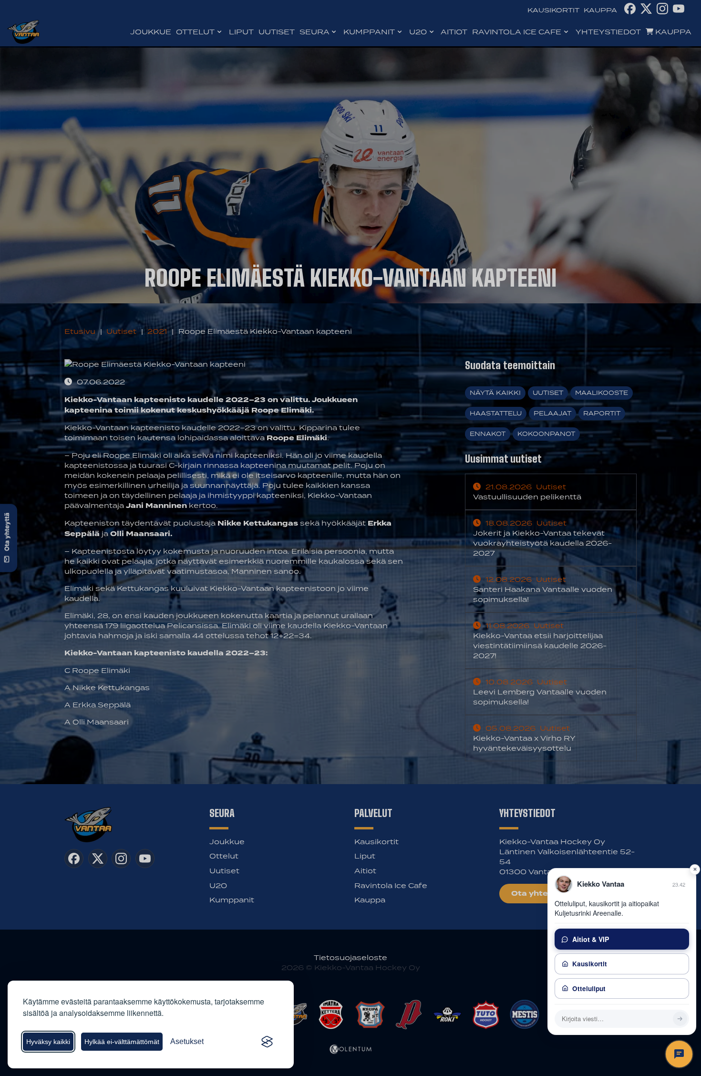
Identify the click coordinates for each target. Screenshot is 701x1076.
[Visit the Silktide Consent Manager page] (267, 1041)
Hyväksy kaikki (48, 1041)
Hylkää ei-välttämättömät (121, 1041)
